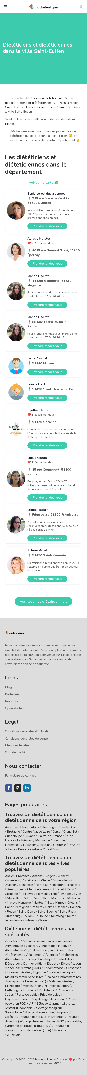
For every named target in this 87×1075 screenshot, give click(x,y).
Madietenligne (44, 1059)
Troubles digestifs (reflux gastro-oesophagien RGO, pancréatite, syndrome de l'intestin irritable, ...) (43, 1021)
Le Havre (27, 894)
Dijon (70, 889)
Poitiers (37, 907)
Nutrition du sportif (57, 986)
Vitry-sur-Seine (36, 920)
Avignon (11, 885)
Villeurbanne (13, 920)
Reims (49, 907)
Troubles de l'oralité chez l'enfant (42, 1017)
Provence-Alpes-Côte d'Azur (38, 849)
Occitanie (59, 845)
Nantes (38, 902)
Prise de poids (50, 994)
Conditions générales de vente (26, 738)
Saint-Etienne (47, 911)
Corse (57, 831)
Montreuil (58, 898)
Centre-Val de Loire (36, 831)
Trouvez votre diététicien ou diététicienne (34, 98)
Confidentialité (15, 752)
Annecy (63, 876)
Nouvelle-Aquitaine (37, 845)
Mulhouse (74, 898)
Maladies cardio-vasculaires (24, 977)
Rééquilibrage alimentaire (47, 999)
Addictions (12, 941)
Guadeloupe (13, 836)
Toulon (28, 916)
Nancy (11, 902)
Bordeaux (42, 885)
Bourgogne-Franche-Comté (61, 827)
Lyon (77, 894)
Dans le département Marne (46, 107)
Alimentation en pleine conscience (46, 941)
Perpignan (22, 907)
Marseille (13, 898)
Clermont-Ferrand (39, 889)
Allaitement (34, 954)
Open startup (14, 708)
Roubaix (75, 907)
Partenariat (13, 694)
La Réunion (25, 840)
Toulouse (41, 916)
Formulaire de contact (20, 775)
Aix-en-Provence (17, 876)
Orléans (72, 902)
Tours (70, 916)
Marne (9, 124)
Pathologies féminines (20, 990)
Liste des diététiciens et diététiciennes (41, 100)
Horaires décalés (19, 972)
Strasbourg (13, 916)
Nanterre (24, 902)
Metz (26, 898)
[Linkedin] (27, 788)
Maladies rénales (61, 981)
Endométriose (54, 968)
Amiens (37, 876)
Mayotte (59, 840)
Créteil (59, 889)
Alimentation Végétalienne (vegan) (29, 950)
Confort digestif (66, 959)
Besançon (26, 885)
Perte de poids (26, 994)
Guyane (30, 836)
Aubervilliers (61, 880)
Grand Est (70, 831)
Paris (8, 907)
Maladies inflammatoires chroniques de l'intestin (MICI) (43, 979)
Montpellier (40, 898)
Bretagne (13, 831)
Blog (8, 687)
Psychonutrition (16, 999)
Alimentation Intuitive (54, 946)
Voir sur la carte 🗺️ (43, 182)
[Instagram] (17, 788)
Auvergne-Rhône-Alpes (22, 827)
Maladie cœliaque (61, 972)
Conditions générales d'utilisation (28, 731)
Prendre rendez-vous (47, 226)
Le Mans (42, 894)
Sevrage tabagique (49, 1008)
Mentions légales (17, 745)
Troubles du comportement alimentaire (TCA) (37, 1028)
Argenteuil (12, 880)
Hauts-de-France (50, 836)
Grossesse (73, 968)
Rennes (62, 907)
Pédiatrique (47, 990)
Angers (50, 876)
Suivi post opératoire (39, 1012)
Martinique (42, 840)
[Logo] (43, 6)
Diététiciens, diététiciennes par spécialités (40, 931)
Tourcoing (57, 916)
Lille (54, 894)
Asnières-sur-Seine (36, 880)
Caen (20, 889)
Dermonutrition (34, 963)
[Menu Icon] (5, 7)
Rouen (11, 911)
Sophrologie (13, 1012)
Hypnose (39, 972)
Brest (11, 889)
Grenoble (11, 894)
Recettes (11, 701)
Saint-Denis (27, 911)
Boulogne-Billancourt (67, 885)
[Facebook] (8, 788)
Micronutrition (32, 986)
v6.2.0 (57, 1063)
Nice (49, 902)
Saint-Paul (67, 911)
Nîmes (59, 902)
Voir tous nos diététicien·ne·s (43, 601)
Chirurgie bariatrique (39, 959)
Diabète (52, 963)
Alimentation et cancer (21, 946)
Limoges (65, 894)
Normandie (12, 845)
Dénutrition (13, 963)
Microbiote (13, 986)
